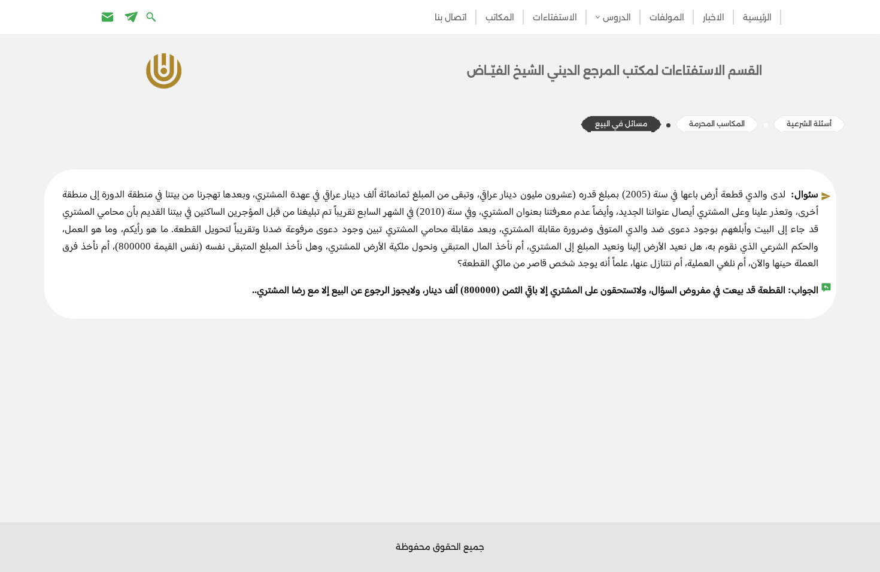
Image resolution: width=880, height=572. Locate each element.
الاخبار (713, 17)
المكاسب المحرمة (717, 123)
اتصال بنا (451, 17)
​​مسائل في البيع (621, 123)
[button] (598, 17)
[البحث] (152, 16)
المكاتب (499, 17)
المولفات (667, 17)
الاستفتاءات (555, 17)
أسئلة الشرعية (809, 123)
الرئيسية (757, 17)
